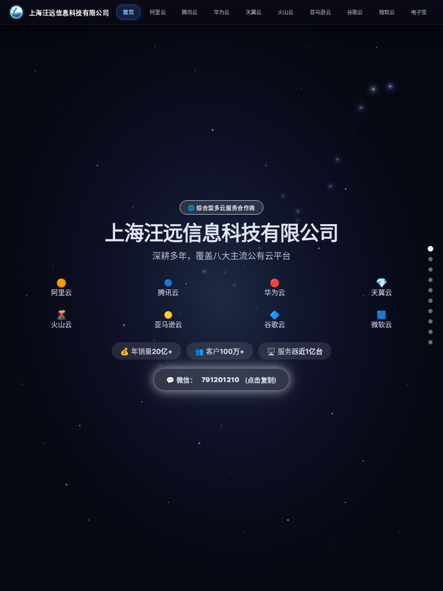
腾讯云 (190, 12)
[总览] (430, 249)
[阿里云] (430, 259)
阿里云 (158, 12)
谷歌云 (355, 12)
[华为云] (430, 280)
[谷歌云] (430, 321)
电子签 (419, 12)
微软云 (387, 12)
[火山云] (430, 301)
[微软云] (430, 332)
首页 (128, 12)
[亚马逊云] (430, 311)
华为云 (222, 12)
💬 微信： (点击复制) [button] (221, 380)
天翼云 (254, 12)
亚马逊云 (320, 12)
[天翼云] (430, 290)
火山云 (286, 12)
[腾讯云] (430, 269)
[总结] (430, 342)
